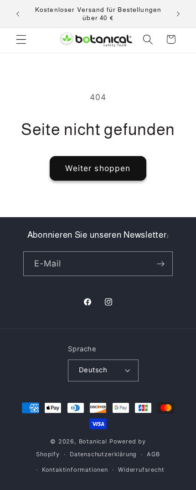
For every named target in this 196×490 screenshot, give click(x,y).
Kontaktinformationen (75, 469)
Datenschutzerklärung (103, 454)
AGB (153, 454)
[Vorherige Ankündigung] (18, 14)
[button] (21, 39)
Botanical (94, 441)
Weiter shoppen (97, 168)
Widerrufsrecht (141, 469)
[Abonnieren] (161, 263)
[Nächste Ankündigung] (178, 14)
